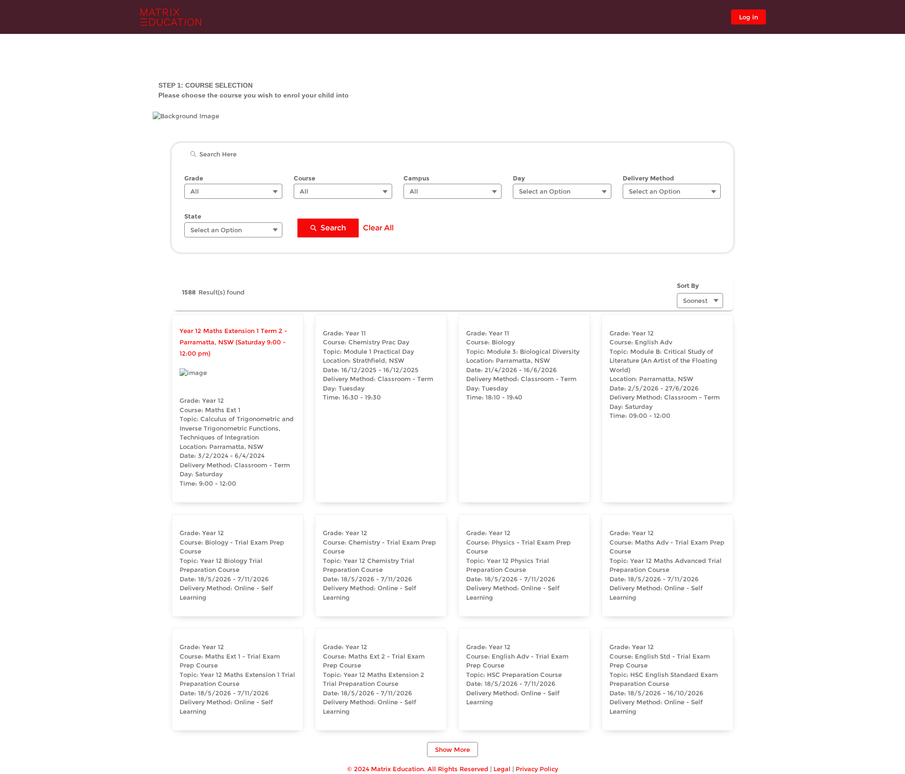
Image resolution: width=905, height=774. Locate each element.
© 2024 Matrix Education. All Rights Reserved (417, 769)
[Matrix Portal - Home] (171, 17)
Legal (502, 769)
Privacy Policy (537, 769)
